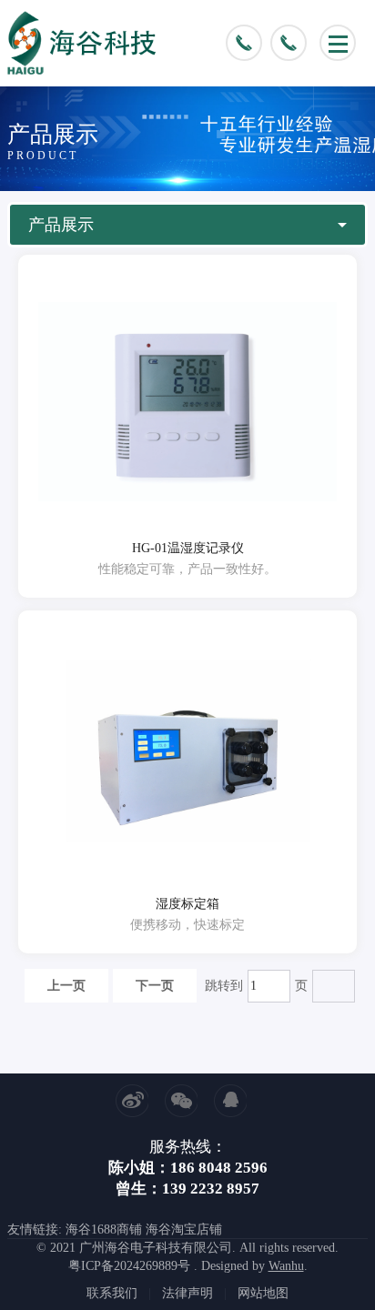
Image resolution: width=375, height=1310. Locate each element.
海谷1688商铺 (104, 1229)
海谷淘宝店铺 (184, 1229)
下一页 (155, 986)
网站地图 (263, 1293)
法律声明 (187, 1293)
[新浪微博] (132, 1100)
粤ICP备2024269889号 (129, 1266)
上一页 (66, 986)
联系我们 (111, 1293)
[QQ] (230, 1100)
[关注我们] (181, 1100)
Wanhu (286, 1266)
